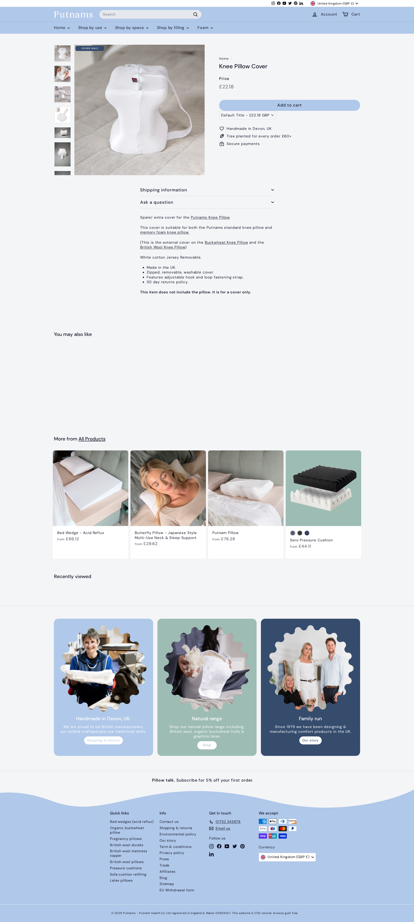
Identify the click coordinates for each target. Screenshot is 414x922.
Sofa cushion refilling (128, 874)
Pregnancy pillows (126, 838)
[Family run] (310, 668)
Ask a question (156, 202)
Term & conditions (175, 846)
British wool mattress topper (128, 853)
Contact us (169, 821)
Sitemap (167, 884)
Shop (207, 745)
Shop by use (90, 27)
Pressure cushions (126, 868)
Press (164, 859)
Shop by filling (171, 27)
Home (60, 27)
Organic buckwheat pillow (127, 830)
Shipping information (163, 190)
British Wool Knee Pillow (162, 247)
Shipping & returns (103, 740)
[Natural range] (207, 668)
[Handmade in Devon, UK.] (103, 668)
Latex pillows (121, 880)
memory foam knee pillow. (164, 232)
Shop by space (130, 27)
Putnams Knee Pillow (210, 217)
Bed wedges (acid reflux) (132, 821)
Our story (310, 740)
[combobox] (150, 14)
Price (224, 78)
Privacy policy (172, 852)
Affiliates (168, 871)
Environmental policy (178, 834)
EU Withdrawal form (177, 890)
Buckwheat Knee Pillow (226, 242)
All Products (91, 439)
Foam (204, 27)
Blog (163, 878)
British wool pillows (127, 862)
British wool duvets (126, 845)
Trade (164, 865)
